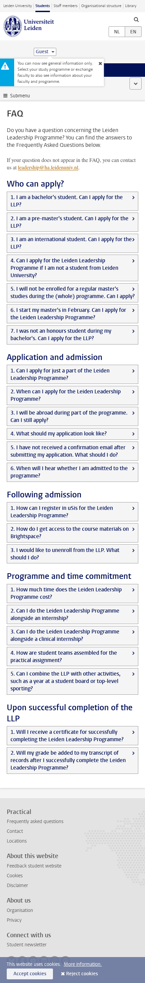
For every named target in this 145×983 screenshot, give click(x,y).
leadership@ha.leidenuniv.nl (48, 167)
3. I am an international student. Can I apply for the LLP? (71, 243)
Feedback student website (34, 866)
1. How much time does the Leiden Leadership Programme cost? (66, 593)
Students (42, 5)
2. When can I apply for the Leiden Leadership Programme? (65, 395)
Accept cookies (29, 974)
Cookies (15, 876)
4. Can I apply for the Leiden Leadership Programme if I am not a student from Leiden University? (64, 268)
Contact (15, 831)
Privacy (14, 920)
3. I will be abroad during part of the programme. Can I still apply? (68, 416)
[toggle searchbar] (136, 19)
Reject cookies (82, 974)
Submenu (20, 96)
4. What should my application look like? (58, 433)
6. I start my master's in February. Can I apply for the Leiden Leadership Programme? (68, 313)
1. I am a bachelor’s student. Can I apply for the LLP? (66, 201)
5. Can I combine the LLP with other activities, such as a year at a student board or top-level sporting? (65, 681)
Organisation (20, 910)
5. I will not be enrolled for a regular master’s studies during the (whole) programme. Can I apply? (72, 292)
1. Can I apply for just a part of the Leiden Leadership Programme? (60, 374)
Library (130, 5)
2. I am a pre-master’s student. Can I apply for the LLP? (69, 222)
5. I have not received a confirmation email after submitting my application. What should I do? (67, 451)
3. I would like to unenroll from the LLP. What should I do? (64, 554)
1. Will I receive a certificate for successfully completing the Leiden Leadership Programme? (66, 735)
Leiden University (17, 5)
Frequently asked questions (35, 821)
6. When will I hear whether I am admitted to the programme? (69, 472)
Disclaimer (17, 885)
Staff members (66, 5)
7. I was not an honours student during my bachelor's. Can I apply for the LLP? (60, 334)
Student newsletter (27, 945)
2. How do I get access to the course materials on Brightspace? (69, 532)
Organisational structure (101, 5)
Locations (17, 841)
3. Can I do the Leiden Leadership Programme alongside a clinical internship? (64, 635)
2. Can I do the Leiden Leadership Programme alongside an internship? (64, 614)
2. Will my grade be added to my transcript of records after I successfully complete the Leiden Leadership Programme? (68, 760)
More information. (83, 964)
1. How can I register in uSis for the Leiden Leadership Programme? (61, 511)
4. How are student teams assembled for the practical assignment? (63, 656)
